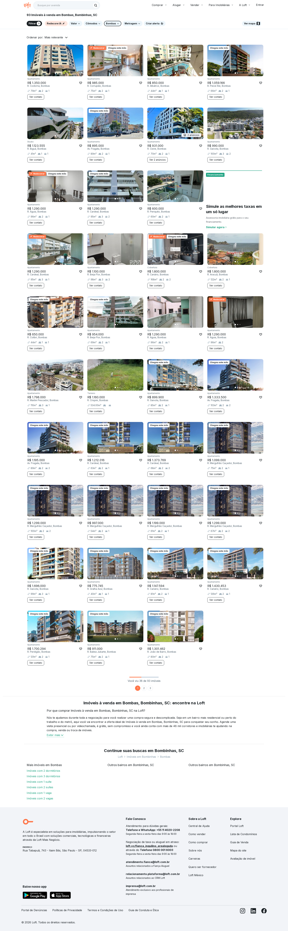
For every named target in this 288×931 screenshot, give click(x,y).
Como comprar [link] (198, 842)
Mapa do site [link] (238, 850)
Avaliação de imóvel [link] (242, 858)
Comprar (157, 5)
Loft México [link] (195, 875)
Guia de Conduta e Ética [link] (143, 910)
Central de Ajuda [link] (199, 826)
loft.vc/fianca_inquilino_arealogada (149, 846)
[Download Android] (35, 896)
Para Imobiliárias (219, 5)
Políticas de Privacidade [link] (67, 910)
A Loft (243, 5)
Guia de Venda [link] (239, 842)
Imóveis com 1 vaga (39, 793)
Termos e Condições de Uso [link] (105, 910)
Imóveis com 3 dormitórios (43, 776)
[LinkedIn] (253, 911)
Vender (194, 5)
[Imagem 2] (57, 73)
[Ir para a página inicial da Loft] (28, 5)
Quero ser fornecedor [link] (202, 867)
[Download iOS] (60, 896)
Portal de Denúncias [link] (34, 910)
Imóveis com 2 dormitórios (43, 770)
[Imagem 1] (55, 73)
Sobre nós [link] (195, 850)
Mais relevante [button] (53, 37)
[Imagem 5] (64, 198)
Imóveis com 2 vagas (40, 798)
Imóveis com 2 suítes (40, 787)
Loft (120, 756)
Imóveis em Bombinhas (141, 756)
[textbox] (66, 5)
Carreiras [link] (194, 858)
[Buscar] (95, 5)
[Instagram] (242, 911)
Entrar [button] (260, 5)
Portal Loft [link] (237, 826)
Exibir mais (53, 735)
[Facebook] (264, 911)
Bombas (165, 756)
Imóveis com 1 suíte (39, 781)
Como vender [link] (197, 834)
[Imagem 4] (62, 198)
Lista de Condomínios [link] (243, 834)
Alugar (176, 5)
